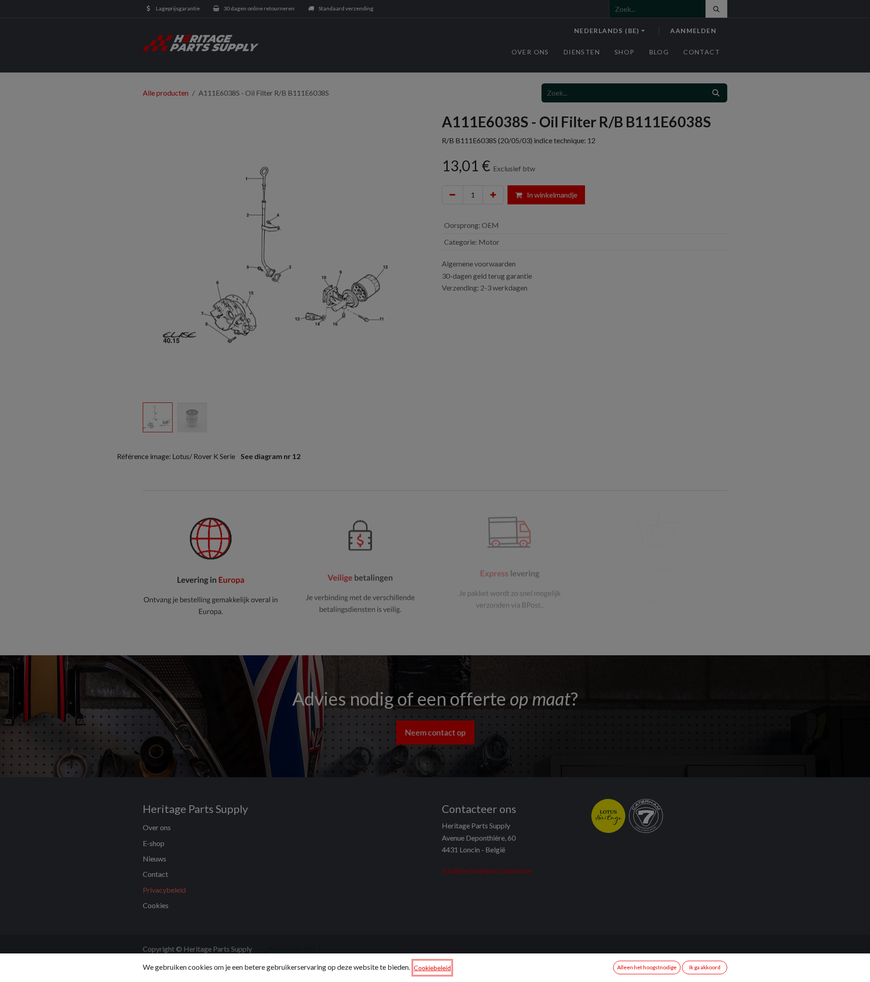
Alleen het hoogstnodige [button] (647, 967)
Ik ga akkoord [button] (704, 967)
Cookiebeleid (432, 968)
